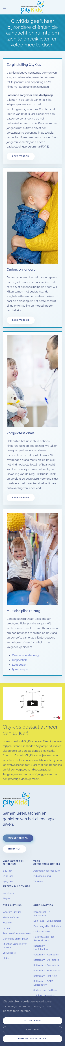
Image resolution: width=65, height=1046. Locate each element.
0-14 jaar (7, 870)
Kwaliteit (7, 922)
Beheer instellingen (32, 1039)
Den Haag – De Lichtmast (47, 920)
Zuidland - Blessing (44, 995)
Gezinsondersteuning (25, 655)
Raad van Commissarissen (17, 933)
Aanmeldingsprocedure (46, 870)
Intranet (14, 849)
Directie (7, 928)
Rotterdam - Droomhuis (46, 965)
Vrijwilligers (9, 952)
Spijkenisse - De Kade (45, 990)
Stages (6, 898)
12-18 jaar (8, 876)
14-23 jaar (8, 881)
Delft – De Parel (41, 931)
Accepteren (32, 1020)
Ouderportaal (18, 838)
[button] (4, 7)
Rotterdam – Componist (46, 954)
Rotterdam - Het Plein (45, 976)
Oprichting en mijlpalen (16, 938)
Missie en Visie (11, 917)
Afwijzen (32, 1029)
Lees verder (20, 156)
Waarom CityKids (12, 912)
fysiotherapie (20, 669)
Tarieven (38, 881)
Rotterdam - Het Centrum (47, 970)
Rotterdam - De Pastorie (46, 960)
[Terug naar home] (32, 7)
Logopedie (19, 664)
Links (5, 958)
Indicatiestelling (42, 876)
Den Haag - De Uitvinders (47, 926)
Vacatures (8, 893)
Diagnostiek (19, 660)
